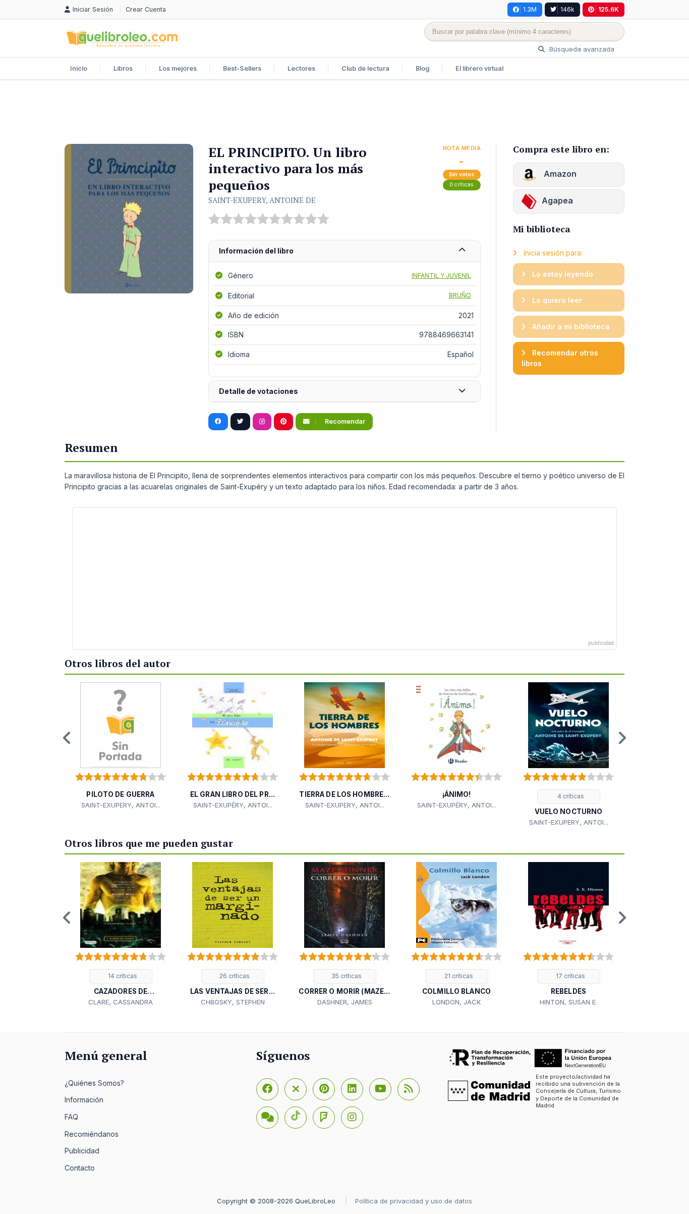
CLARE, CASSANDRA (120, 1002)
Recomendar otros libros (560, 358)
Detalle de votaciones (258, 391)
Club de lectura (365, 68)
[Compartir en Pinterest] (283, 421)
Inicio (78, 68)
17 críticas (569, 976)
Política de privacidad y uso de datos (413, 1201)
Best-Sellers (242, 68)
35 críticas (346, 976)
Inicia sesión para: (552, 252)
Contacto (80, 1168)
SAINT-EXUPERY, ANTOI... (120, 805)
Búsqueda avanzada (580, 49)
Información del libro (256, 250)
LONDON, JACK (456, 1002)
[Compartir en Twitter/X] (240, 421)
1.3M (530, 9)
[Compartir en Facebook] (218, 421)
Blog (422, 68)
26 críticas (234, 976)
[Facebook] (267, 1089)
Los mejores (178, 68)
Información (84, 1099)
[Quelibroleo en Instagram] (262, 421)
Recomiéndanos (92, 1134)
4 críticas (570, 796)
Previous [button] (67, 737)
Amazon (559, 174)
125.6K (608, 9)
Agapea (557, 200)
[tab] (344, 251)
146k (567, 9)
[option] (121, 746)
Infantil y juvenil (441, 275)
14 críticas (121, 976)
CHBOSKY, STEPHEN (233, 1002)
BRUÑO (460, 295)
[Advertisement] (344, 113)
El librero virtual (479, 68)
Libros (123, 68)
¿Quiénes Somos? (94, 1083)
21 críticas (458, 976)
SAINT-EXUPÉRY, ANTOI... (232, 805)
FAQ (71, 1116)
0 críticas (461, 184)
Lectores (301, 68)
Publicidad (82, 1150)
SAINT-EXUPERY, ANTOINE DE (262, 200)
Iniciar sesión (94, 9)
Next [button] (622, 737)
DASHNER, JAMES (344, 1002)
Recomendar (344, 421)
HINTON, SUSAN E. (568, 1002)
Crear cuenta (146, 9)
